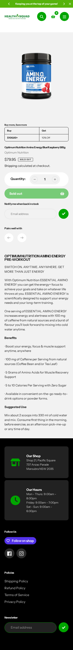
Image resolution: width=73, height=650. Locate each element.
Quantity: (18, 179)
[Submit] (64, 627)
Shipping (10, 166)
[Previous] (9, 4)
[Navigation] (64, 16)
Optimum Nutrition (16, 152)
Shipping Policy (16, 581)
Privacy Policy (14, 602)
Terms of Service (16, 595)
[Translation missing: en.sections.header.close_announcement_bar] (70, 4)
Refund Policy (14, 588)
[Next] (64, 4)
